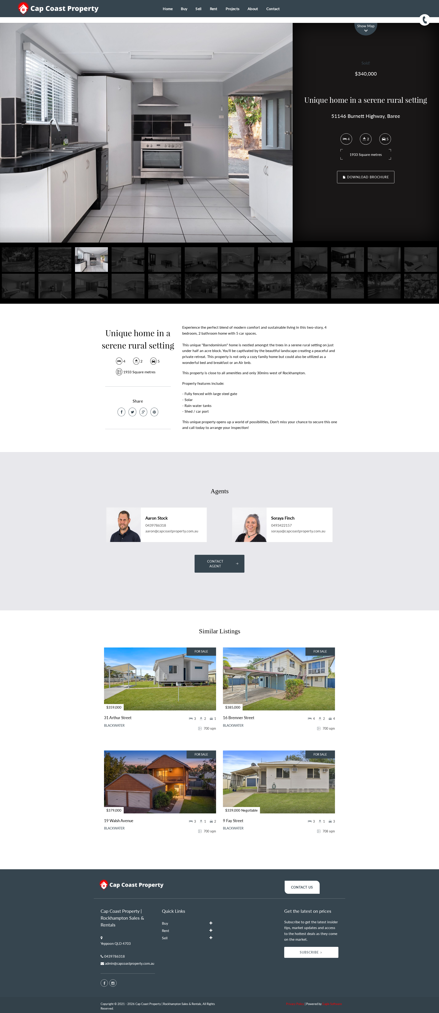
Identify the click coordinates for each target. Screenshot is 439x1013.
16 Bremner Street (238, 717)
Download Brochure (367, 177)
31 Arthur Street (117, 717)
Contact (273, 8)
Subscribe (309, 952)
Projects (232, 8)
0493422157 (281, 525)
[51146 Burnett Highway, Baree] (146, 133)
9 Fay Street (233, 820)
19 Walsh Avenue (118, 820)
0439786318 (155, 525)
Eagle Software (332, 1004)
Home (168, 8)
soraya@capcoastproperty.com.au (298, 531)
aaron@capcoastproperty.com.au (171, 531)
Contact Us (302, 887)
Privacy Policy (295, 1004)
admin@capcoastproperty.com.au (129, 963)
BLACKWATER (114, 725)
